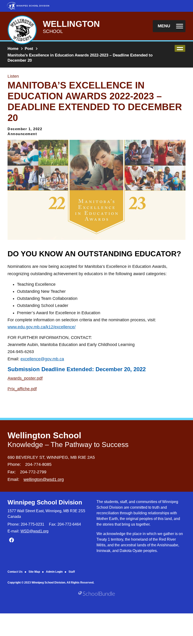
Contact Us (15, 571)
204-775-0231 (32, 524)
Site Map (34, 571)
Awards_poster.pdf (25, 378)
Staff (71, 571)
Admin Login (54, 571)
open (180, 48)
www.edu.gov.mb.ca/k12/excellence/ (42, 327)
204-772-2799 (33, 472)
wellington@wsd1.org (44, 479)
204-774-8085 (38, 464)
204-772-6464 (69, 524)
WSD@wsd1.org (34, 531)
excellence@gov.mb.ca (42, 359)
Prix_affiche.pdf (22, 388)
